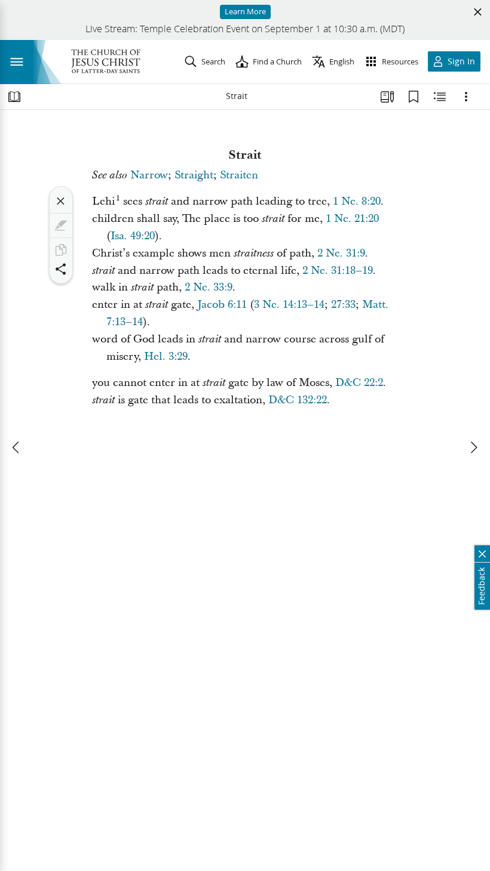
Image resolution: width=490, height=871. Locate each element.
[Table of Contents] (14, 96)
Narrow (149, 175)
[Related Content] (440, 97)
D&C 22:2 (359, 382)
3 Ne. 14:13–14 (289, 304)
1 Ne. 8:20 (357, 201)
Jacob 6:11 (222, 304)
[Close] (61, 201)
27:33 (343, 304)
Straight (193, 175)
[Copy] (61, 250)
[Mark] (61, 225)
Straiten (239, 175)
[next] (473, 447)
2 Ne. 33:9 (208, 287)
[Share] (61, 269)
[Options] (466, 97)
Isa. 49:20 (133, 235)
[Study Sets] (387, 97)
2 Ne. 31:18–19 (337, 270)
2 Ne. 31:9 (341, 253)
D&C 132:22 (297, 400)
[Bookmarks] (413, 97)
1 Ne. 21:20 (352, 218)
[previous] (17, 447)
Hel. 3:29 (166, 356)
